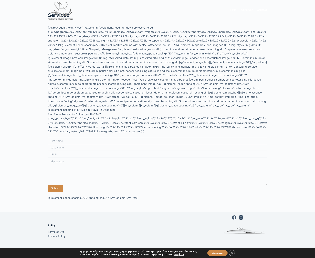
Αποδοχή (217, 253)
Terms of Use (56, 231)
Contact (262, 10)
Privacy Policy (56, 236)
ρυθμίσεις (179, 254)
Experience (247, 10)
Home (233, 10)
